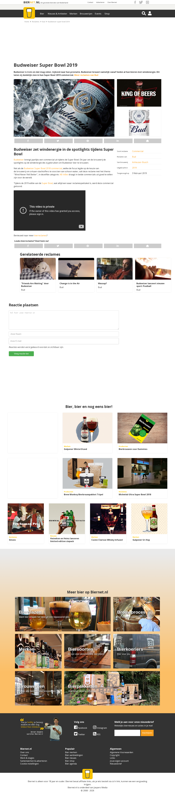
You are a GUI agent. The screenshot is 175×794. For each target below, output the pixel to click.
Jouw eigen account (119, 760)
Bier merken (71, 752)
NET (32, 2)
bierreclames (40, 235)
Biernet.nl (72, 787)
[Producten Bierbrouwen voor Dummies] (142, 428)
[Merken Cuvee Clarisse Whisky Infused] (108, 518)
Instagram (101, 728)
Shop (107, 13)
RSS (98, 734)
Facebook (82, 728)
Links (112, 758)
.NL (37, 2)
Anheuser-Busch (140, 162)
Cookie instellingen (29, 763)
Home (26, 21)
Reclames (35, 21)
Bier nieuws (70, 758)
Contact (90, 2)
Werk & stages (27, 758)
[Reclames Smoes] (26, 518)
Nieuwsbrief (116, 763)
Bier (42, 13)
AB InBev (64, 174)
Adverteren (100, 2)
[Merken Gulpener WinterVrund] (87, 428)
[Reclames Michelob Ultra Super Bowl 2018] (142, 473)
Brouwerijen (86, 13)
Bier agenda (71, 763)
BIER (26, 2)
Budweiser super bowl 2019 (59, 21)
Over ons (24, 752)
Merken (73, 13)
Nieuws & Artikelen (57, 13)
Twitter (81, 734)
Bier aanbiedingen (74, 755)
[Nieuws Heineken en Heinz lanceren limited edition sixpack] (67, 518)
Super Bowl (47, 183)
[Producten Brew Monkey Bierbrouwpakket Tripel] (87, 473)
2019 (134, 167)
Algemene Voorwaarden (121, 752)
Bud (43, 21)
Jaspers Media (100, 787)
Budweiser (19, 159)
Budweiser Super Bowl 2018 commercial (43, 168)
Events (98, 13)
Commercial (137, 151)
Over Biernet (112, 2)
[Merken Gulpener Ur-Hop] (149, 518)
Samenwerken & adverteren (33, 760)
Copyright (115, 755)
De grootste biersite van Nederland (54, 3)
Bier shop (69, 760)
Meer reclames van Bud (86, 75)
